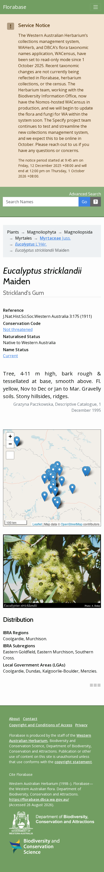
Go (84, 201)
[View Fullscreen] (10, 455)
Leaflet (37, 524)
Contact (30, 718)
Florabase (14, 7)
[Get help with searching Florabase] (95, 202)
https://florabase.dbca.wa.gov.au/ (39, 799)
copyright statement (73, 761)
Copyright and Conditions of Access (40, 725)
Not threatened (18, 329)
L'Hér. (31, 244)
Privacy (81, 725)
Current (10, 355)
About (14, 718)
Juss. (55, 238)
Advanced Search (85, 194)
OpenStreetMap (72, 524)
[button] (44, 496)
